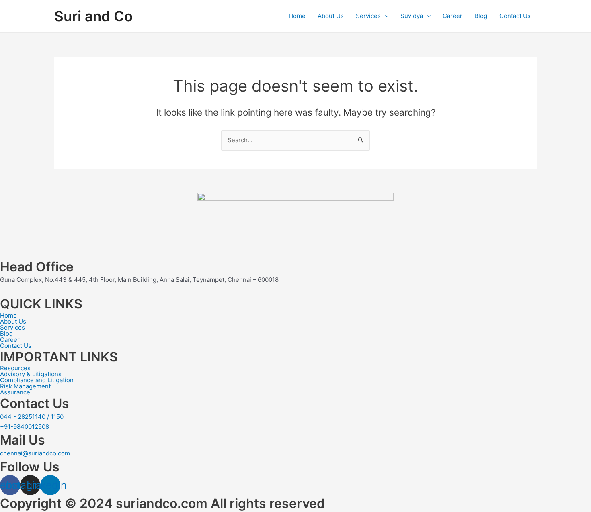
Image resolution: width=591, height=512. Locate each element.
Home (297, 16)
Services (368, 16)
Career (452, 16)
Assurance (15, 392)
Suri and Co (93, 16)
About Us (331, 16)
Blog (480, 16)
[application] (384, 16)
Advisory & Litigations (31, 374)
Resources (15, 368)
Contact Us (515, 16)
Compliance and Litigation (37, 380)
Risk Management (25, 386)
